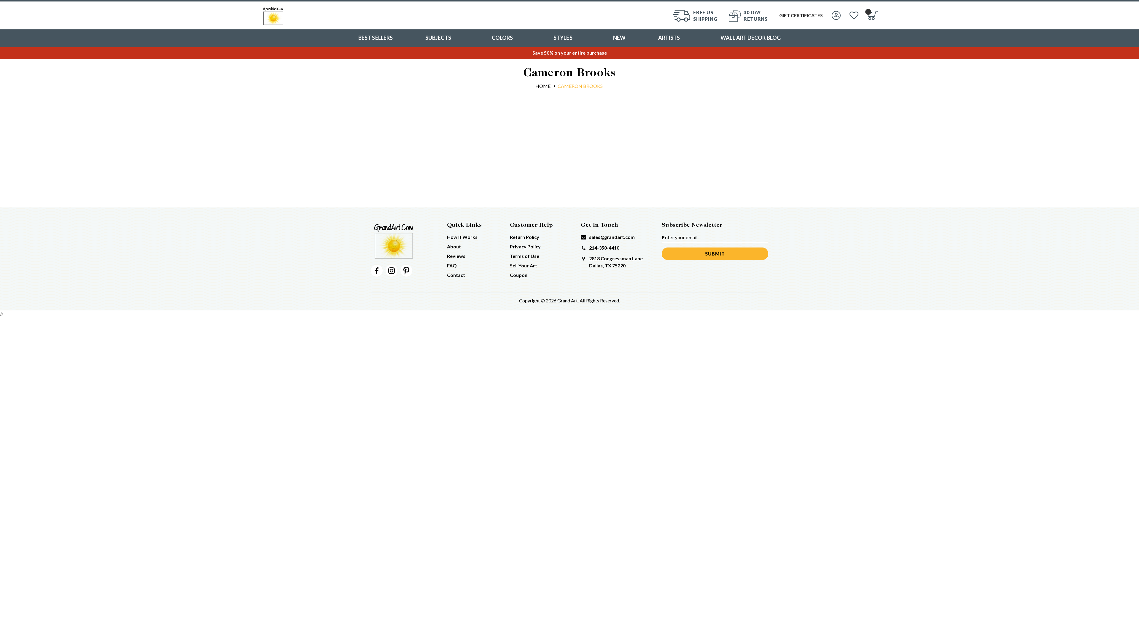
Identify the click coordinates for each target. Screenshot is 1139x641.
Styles (562, 37)
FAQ (452, 265)
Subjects (438, 37)
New (619, 37)
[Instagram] (391, 271)
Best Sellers (375, 37)
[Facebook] (377, 271)
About (454, 246)
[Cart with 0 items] (872, 15)
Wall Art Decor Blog (750, 37)
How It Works (462, 237)
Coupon (518, 275)
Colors (502, 37)
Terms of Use (524, 256)
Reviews (456, 256)
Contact (456, 275)
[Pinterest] (406, 271)
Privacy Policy (525, 246)
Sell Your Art (523, 265)
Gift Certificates (801, 15)
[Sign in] (836, 15)
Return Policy (524, 237)
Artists (669, 37)
